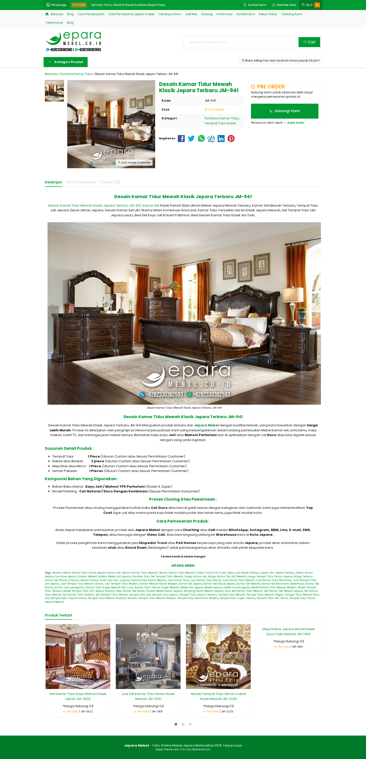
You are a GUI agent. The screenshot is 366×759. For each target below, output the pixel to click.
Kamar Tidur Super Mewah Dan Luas (109, 587)
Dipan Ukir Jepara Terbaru (278, 573)
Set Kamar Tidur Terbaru (78, 595)
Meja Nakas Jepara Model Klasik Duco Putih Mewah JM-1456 (288, 696)
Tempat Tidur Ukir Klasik (272, 598)
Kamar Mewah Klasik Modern (159, 584)
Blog (70, 14)
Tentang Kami (291, 14)
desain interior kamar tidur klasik (74, 573)
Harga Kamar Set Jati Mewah (227, 576)
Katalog (207, 14)
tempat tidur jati (140, 595)
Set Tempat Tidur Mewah (112, 595)
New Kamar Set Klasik (130, 591)
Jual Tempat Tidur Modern (121, 584)
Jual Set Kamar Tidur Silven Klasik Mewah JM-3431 (148, 696)
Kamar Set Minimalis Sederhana (283, 584)
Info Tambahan (81, 182)
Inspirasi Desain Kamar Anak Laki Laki (93, 580)
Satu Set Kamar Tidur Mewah (244, 591)
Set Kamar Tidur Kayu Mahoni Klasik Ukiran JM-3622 (78, 696)
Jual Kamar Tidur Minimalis (274, 580)
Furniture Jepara (65, 576)
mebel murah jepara (236, 587)
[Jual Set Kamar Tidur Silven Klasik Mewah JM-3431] (148, 656)
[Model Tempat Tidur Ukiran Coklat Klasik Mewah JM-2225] (218, 656)
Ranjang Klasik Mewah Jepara (203, 591)
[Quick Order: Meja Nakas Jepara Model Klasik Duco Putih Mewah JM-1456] (259, 684)
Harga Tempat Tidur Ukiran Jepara (270, 576)
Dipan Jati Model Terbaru (243, 573)
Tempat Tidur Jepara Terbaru (198, 595)
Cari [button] (310, 42)
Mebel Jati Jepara (191, 587)
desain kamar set (109, 573)
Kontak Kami (246, 14)
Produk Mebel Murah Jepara (164, 591)
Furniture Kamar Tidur (222, 118)
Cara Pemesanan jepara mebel (131, 14)
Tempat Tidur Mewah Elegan (265, 595)
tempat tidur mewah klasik (69, 598)
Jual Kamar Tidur (178, 580)
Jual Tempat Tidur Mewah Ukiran (82, 584)
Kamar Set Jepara (190, 584)
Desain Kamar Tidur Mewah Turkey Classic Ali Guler (192, 573)
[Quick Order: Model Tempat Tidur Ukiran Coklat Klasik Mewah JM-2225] (189, 684)
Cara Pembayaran (91, 14)
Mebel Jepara (213, 587)
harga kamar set (195, 576)
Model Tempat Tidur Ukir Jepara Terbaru (89, 591)
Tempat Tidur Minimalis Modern (198, 598)
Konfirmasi (225, 14)
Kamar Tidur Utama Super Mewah (157, 587)
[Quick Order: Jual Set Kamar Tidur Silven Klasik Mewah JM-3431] (119, 684)
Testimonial (54, 23)
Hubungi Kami (287, 110)
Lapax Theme (164, 749)
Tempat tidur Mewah (231, 595)
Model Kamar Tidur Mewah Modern (274, 587)
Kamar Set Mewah (248, 584)
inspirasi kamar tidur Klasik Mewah (143, 580)
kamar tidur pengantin (70, 587)
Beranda (56, 14)
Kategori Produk (68, 62)
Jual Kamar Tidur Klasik (206, 580)
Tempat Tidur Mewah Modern (157, 598)
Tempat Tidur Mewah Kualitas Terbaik (112, 598)
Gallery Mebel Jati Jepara (114, 576)
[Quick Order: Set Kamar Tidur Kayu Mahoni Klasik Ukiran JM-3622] (49, 684)
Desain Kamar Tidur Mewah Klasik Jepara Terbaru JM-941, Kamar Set (103, 205)
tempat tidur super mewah (237, 598)
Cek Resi (191, 14)
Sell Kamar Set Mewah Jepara (283, 591)
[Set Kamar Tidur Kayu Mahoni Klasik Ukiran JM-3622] (78, 656)
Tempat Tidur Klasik (220, 123)
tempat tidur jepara (165, 595)
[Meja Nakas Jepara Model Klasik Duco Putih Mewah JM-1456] (288, 656)
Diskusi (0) (110, 182)
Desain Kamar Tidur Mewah (140, 573)
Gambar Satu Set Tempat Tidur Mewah (157, 576)
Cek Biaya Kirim (169, 14)
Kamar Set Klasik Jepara (219, 584)
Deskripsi (53, 182)
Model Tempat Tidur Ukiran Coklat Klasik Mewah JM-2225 (218, 696)
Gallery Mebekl (87, 576)
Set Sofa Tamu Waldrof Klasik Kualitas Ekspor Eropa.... (129, 5)
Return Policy (268, 14)
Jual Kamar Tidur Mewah (239, 580)
